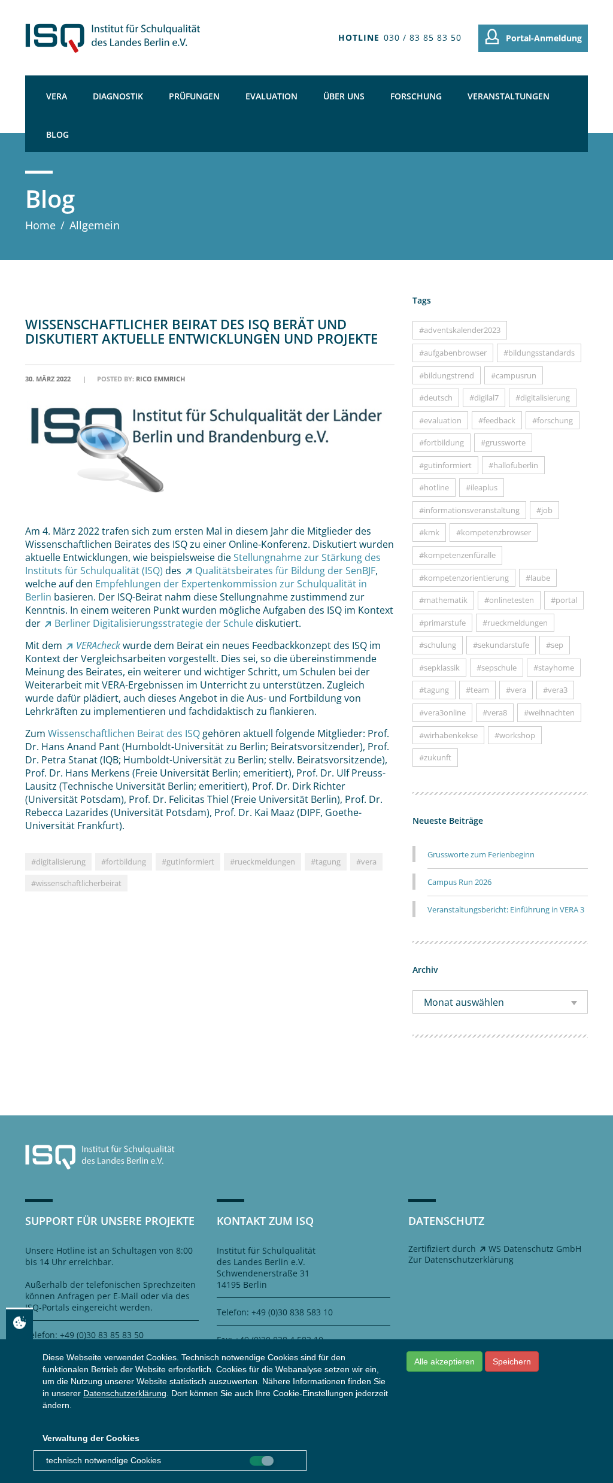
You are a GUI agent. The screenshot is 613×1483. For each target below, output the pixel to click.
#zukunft (435, 757)
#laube (538, 577)
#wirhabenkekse (448, 735)
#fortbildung (123, 861)
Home (40, 225)
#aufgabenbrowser (453, 352)
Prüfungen (194, 96)
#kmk (429, 532)
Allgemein (94, 225)
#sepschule (497, 667)
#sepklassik (439, 667)
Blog (57, 134)
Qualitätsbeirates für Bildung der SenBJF (285, 570)
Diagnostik (118, 96)
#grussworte (503, 442)
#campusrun (513, 375)
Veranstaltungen (509, 96)
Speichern (512, 1361)
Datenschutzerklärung (124, 1393)
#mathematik (443, 600)
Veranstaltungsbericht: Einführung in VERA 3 (505, 909)
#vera (366, 861)
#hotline (434, 487)
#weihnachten (549, 712)
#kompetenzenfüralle (457, 555)
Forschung (416, 96)
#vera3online (442, 712)
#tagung (326, 861)
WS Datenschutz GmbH (534, 1248)
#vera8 (494, 712)
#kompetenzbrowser (493, 532)
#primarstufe (442, 622)
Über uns (344, 96)
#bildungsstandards (539, 352)
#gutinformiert (188, 861)
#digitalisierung (58, 861)
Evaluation (271, 96)
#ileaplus (481, 487)
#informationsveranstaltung (469, 510)
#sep (554, 644)
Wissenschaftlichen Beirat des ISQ (124, 733)
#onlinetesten (509, 600)
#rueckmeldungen (262, 861)
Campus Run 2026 (459, 882)
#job (544, 510)
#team (477, 689)
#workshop (514, 735)
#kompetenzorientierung (464, 577)
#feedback (496, 420)
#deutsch (436, 397)
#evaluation (440, 420)
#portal (564, 600)
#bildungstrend (446, 375)
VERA (56, 96)
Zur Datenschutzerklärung (461, 1259)
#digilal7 (484, 397)
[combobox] (500, 1002)
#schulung (437, 644)
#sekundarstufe (501, 644)
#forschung (552, 420)
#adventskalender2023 (459, 329)
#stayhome (553, 667)
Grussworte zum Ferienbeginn (481, 854)
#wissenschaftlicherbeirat (76, 883)
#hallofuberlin (513, 465)
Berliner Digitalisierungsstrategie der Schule (153, 623)
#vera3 (555, 689)
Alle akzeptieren (444, 1361)
